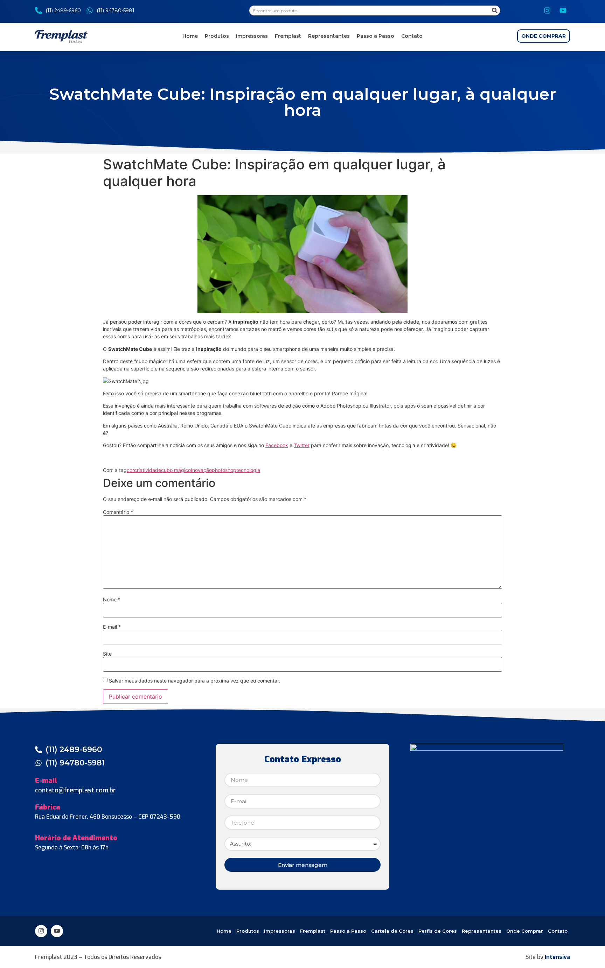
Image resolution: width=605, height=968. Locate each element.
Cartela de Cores (392, 931)
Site (107, 653)
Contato (412, 36)
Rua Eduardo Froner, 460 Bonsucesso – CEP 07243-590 (107, 816)
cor (130, 470)
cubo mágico (176, 470)
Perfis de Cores (437, 931)
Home (190, 36)
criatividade (147, 470)
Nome (111, 599)
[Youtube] (563, 10)
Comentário (118, 512)
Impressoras (252, 36)
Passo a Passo (375, 36)
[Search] (494, 10)
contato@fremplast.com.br (75, 790)
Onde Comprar (524, 931)
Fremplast (288, 36)
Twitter (302, 445)
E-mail (112, 626)
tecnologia (248, 470)
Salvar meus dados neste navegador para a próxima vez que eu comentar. (194, 680)
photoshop (224, 470)
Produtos (217, 36)
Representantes (329, 36)
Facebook (276, 445)
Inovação (201, 470)
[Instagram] (547, 10)
